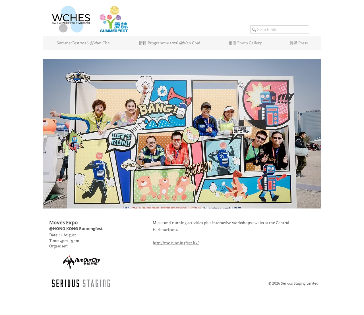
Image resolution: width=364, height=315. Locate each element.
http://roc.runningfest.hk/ (176, 242)
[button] (182, 133)
